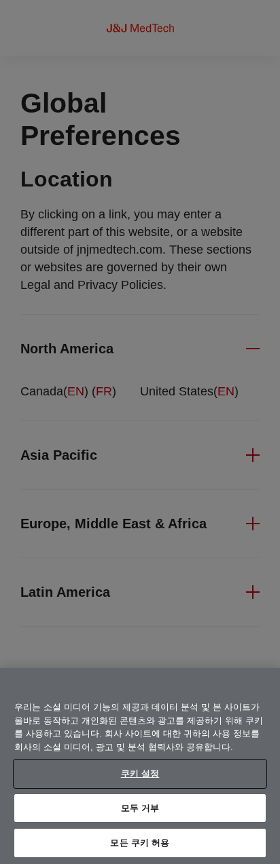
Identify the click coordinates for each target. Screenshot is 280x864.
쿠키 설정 (140, 773)
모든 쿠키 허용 (139, 843)
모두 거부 (140, 808)
